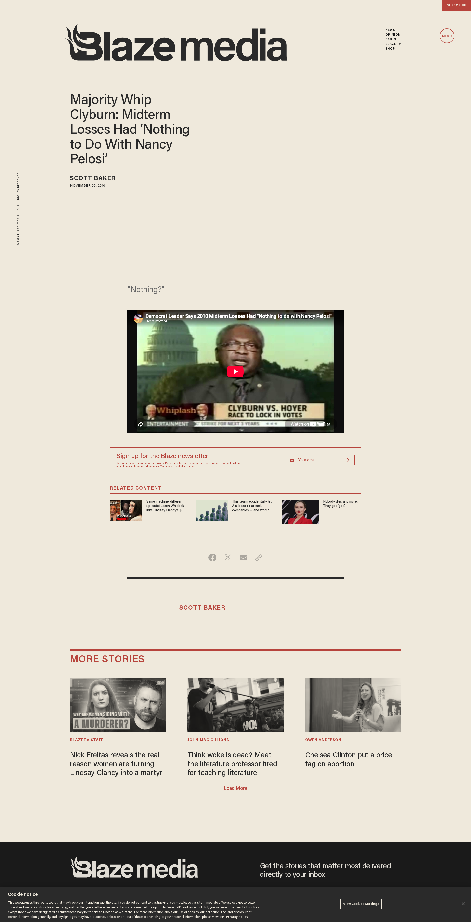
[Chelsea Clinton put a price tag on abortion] (353, 704)
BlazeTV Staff (87, 740)
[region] (235, 904)
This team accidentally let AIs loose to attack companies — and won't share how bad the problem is (253, 506)
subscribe (456, 5)
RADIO (390, 39)
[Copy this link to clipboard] (259, 557)
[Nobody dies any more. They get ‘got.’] (300, 511)
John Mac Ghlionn (208, 740)
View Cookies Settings (361, 904)
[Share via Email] (243, 557)
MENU (447, 36)
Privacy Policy (164, 463)
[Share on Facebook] (212, 557)
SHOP (390, 48)
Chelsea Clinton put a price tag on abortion (348, 760)
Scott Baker (92, 179)
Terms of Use (187, 463)
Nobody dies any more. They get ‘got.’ (340, 504)
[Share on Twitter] (228, 557)
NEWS (390, 30)
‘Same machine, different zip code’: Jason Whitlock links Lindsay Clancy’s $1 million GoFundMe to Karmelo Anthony (165, 506)
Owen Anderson (323, 740)
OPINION (393, 34)
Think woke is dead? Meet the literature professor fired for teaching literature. (232, 764)
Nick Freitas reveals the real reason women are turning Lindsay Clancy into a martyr (116, 764)
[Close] (463, 903)
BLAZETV (393, 44)
